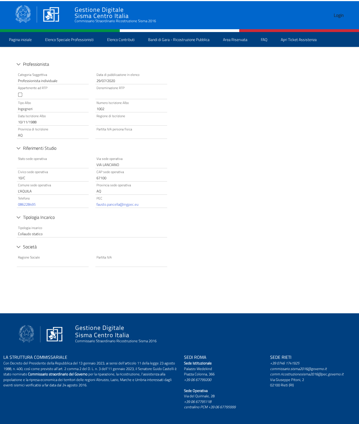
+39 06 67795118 (197, 401)
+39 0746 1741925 (284, 363)
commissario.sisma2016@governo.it (298, 368)
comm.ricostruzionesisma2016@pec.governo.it (307, 374)
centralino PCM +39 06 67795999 (210, 407)
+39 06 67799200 (197, 379)
